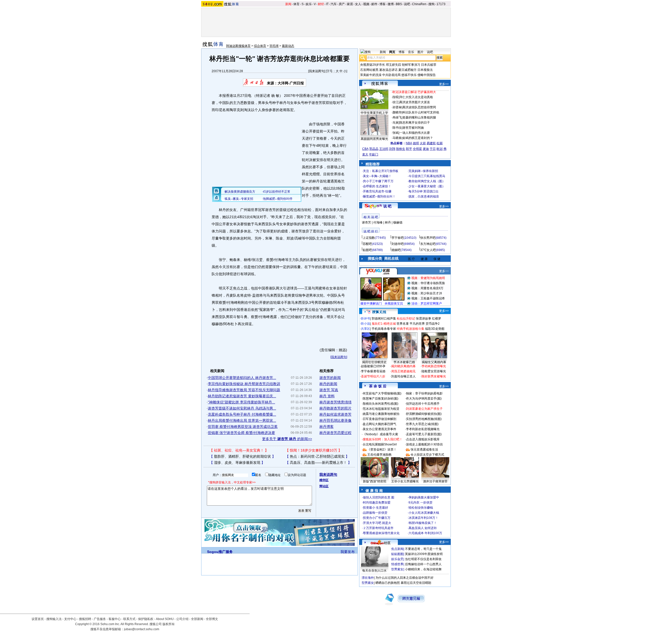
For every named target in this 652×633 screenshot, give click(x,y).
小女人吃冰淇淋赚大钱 (424, 513)
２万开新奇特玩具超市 (378, 528)
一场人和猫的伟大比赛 (414, 133)
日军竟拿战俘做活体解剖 (379, 419)
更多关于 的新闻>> (287, 439)
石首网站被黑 (369, 70)
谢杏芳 (366, 222)
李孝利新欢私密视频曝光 (423, 429)
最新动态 (288, 46)
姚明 (416, 143)
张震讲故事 (423, 318)
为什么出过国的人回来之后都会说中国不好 (404, 577)
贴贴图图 (397, 554)
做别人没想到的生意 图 (378, 497)
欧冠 (440, 149)
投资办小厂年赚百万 (376, 518)
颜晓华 (397, 112)
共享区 (365, 329)
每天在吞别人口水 (374, 570)
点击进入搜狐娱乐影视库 (423, 439)
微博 (391, 4)
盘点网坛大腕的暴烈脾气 (379, 424)
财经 (321, 4)
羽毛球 (274, 46)
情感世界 (397, 564)
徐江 (395, 102)
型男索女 (397, 569)
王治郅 (383, 149)
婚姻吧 (396, 250)
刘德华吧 (397, 244)
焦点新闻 (397, 549)
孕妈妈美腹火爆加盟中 (424, 497)
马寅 (395, 122)
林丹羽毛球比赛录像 (335, 420)
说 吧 (387, 206)
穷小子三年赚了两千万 (378, 181)
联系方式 (129, 619)
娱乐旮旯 (397, 559)
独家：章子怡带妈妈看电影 (424, 393)
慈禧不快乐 (409, 75)
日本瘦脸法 (425, 70)
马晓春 (397, 138)
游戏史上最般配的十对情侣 (424, 444)
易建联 (431, 143)
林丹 (388, 222)
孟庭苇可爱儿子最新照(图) (424, 434)
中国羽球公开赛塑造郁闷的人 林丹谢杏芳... (242, 378)
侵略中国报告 (426, 75)
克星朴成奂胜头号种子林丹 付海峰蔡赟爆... (242, 414)
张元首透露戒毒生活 (424, 449)
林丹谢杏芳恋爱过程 (335, 433)
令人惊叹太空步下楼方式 (427, 454)
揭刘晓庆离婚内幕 (403, 366)
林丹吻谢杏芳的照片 (335, 408)
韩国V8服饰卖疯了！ (423, 523)
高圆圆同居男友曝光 (374, 139)
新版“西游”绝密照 (374, 481)
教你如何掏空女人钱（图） (427, 181)
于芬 (433, 149)
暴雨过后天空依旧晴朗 (416, 583)
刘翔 (392, 149)
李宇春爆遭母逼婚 (373, 371)
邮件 (374, 4)
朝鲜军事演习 (411, 65)
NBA (409, 143)
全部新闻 (197, 619)
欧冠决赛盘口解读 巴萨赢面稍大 (414, 92)
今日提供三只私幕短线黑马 (427, 176)
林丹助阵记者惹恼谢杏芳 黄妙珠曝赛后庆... (242, 396)
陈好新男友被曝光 (434, 376)
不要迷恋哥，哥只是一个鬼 (423, 549)
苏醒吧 (367, 244)
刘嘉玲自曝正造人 (403, 376)
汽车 (334, 4)
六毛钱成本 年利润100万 (425, 533)
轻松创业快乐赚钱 (421, 507)
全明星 (417, 149)
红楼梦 (436, 318)
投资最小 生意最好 (375, 507)
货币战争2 (433, 323)
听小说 (365, 323)
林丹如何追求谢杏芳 (335, 414)
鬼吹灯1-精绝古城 (384, 323)
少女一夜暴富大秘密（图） (427, 186)
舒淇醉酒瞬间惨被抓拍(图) (424, 414)
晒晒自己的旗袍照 (387, 583)
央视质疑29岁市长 (372, 65)
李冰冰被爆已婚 (404, 362)
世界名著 (403, 323)
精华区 (324, 480)
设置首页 (38, 619)
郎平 (409, 149)
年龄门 (373, 154)
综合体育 (260, 46)
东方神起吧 (428, 244)
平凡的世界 (417, 323)
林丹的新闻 (328, 384)
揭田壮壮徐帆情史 (374, 362)
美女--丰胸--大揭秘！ (377, 176)
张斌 (395, 133)
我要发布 (348, 552)
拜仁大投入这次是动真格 (416, 97)
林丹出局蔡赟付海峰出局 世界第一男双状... (242, 420)
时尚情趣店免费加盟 (376, 502)
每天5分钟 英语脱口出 (424, 191)
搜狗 (431, 4)
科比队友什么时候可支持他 (420, 112)
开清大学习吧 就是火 (377, 523)
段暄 (395, 97)
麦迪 (426, 149)
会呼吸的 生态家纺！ (377, 186)
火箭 (423, 143)
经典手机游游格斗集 (410, 329)
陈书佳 (397, 127)
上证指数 (369, 238)
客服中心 (114, 619)
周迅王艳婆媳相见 (403, 371)
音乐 (411, 52)
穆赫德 (397, 222)
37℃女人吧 (428, 250)
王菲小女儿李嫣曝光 (405, 481)
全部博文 (212, 619)
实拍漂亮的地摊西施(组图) (424, 419)
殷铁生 (400, 149)
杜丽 (440, 143)
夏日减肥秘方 (407, 70)
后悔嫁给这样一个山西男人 (423, 564)
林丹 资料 (327, 396)
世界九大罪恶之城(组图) (422, 424)
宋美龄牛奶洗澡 (371, 75)
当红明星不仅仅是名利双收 (423, 559)
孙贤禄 (397, 107)
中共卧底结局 (391, 75)
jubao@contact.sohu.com (141, 629)
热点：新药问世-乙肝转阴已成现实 (317, 456)
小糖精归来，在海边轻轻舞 (423, 569)
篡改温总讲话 (388, 70)
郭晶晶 (373, 149)
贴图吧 (367, 250)
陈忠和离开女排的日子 (414, 122)
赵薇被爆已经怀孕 (373, 366)
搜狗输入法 (54, 619)
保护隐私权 (145, 619)
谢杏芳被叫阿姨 (413, 127)
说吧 (407, 4)
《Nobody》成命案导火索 (380, 434)
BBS (399, 4)
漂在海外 (368, 577)
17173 (441, 4)
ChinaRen (419, 4)
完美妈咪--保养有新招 (423, 171)
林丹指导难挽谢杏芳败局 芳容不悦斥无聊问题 (244, 390)
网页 (392, 52)
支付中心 (70, 619)
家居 (350, 4)
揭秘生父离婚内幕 (434, 362)
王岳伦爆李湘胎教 (379, 454)
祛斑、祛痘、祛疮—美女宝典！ (239, 450)
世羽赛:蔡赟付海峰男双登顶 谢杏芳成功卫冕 (243, 427)
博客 (382, 4)
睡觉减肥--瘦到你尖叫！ (379, 196)
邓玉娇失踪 (393, 65)
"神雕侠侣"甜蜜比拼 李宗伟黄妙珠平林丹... (241, 402)
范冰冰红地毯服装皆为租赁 (381, 409)
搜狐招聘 (85, 619)
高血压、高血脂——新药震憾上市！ (318, 462)
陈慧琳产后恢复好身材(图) (380, 398)
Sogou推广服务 (220, 552)
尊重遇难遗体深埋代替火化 (381, 533)
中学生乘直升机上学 (374, 113)
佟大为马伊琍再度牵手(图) (424, 398)
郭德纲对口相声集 (384, 318)
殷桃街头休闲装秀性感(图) (380, 403)
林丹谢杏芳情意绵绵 (335, 402)
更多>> (444, 84)
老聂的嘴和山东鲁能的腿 (419, 117)
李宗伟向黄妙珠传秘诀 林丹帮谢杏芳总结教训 (244, 384)
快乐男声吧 (428, 238)
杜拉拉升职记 (406, 318)
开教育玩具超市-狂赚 (377, 191)
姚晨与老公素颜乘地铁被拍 (381, 414)
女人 (358, 4)
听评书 (365, 318)
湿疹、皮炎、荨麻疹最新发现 (237, 462)
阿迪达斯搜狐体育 (238, 46)
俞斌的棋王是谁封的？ (417, 138)
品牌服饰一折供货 (375, 513)
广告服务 (100, 619)
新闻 (288, 4)
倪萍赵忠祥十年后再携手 (423, 403)
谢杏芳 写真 (328, 390)
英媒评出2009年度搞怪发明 (424, 554)
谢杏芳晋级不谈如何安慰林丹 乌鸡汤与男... (242, 408)
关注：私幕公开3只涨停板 (380, 171)
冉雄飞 (397, 117)
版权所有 (168, 624)
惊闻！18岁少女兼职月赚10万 (313, 450)
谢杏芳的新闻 (330, 378)
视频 (366, 4)
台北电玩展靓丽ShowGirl (380, 444)
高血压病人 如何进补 (423, 528)
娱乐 (309, 4)
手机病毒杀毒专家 (384, 329)
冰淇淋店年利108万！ (423, 518)
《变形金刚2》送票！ (382, 449)
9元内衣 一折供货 (420, 502)
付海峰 (378, 222)
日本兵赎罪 (428, 65)
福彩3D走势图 (434, 329)
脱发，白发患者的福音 (424, 196)
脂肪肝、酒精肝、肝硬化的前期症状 (242, 456)
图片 (420, 52)
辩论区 (324, 486)
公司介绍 (182, 619)
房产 (342, 4)
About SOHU (165, 619)
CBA (365, 149)
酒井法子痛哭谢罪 (435, 481)
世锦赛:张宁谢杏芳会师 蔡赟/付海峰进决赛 (241, 433)
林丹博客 (326, 427)
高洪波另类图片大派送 (414, 102)
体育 (296, 4)
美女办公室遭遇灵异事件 (379, 429)
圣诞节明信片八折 (373, 376)
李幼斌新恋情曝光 (434, 366)
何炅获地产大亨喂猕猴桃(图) (382, 393)
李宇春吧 (397, 238)
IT (327, 4)
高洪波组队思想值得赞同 (419, 107)
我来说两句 (316, 71)
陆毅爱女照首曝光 (434, 371)
